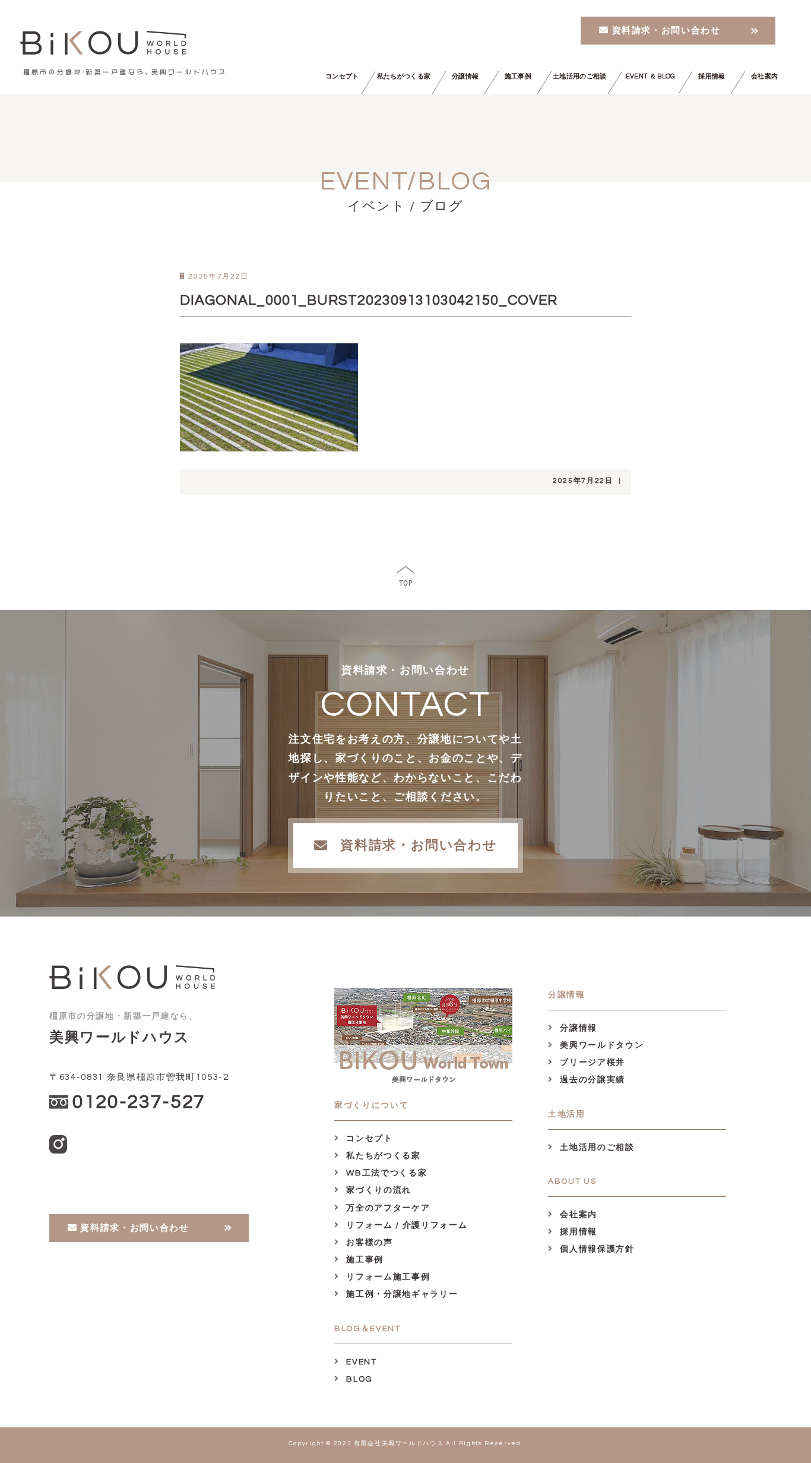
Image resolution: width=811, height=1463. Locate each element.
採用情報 (711, 76)
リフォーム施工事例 (387, 1277)
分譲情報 (465, 76)
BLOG (358, 1379)
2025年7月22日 (583, 481)
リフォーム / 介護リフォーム (405, 1225)
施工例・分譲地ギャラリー (401, 1294)
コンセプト (342, 76)
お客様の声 (368, 1242)
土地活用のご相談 (580, 76)
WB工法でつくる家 (385, 1173)
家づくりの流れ (377, 1190)
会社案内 (764, 76)
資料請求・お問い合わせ (665, 30)
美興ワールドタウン (600, 1045)
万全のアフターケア (387, 1208)
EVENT (360, 1362)
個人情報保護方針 (596, 1249)
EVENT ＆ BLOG (650, 76)
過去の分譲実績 (591, 1080)
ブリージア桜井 (591, 1062)
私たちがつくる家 (404, 76)
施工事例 (518, 76)
